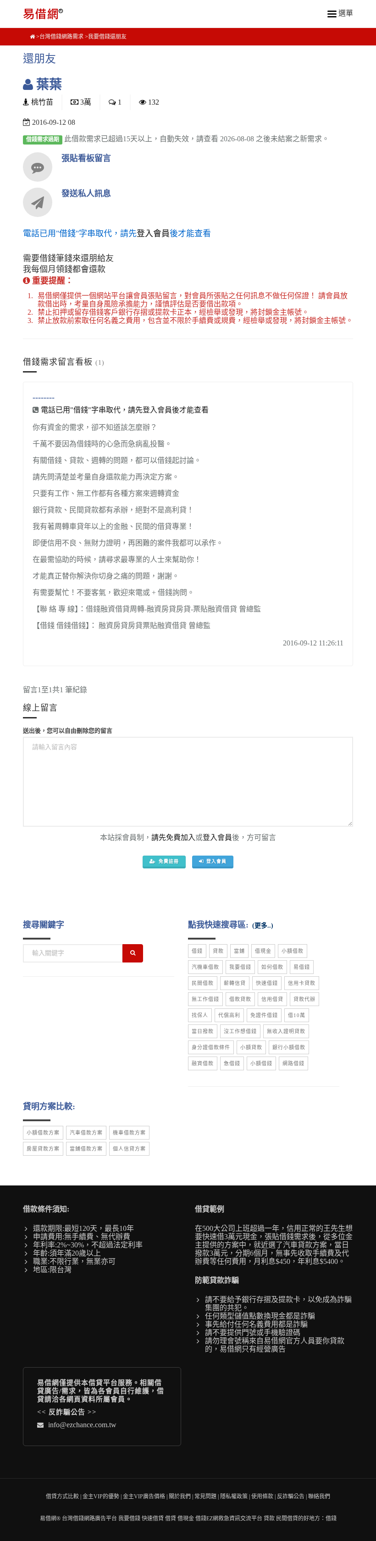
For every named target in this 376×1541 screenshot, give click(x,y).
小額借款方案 (43, 1132)
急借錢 (232, 1063)
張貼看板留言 (86, 158)
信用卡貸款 (301, 983)
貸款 (218, 951)
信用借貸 (272, 999)
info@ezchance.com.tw (82, 1425)
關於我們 (180, 1496)
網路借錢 (293, 1063)
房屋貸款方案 (43, 1149)
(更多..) (262, 925)
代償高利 (229, 1015)
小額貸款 (251, 1047)
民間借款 (203, 983)
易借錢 (301, 967)
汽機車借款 (205, 967)
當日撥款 (203, 1031)
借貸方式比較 (62, 1496)
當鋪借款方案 (86, 1149)
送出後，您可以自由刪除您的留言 (67, 730)
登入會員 (153, 233)
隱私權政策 (234, 1496)
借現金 (263, 951)
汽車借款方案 (86, 1132)
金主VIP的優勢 (101, 1496)
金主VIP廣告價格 (144, 1496)
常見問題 (205, 1496)
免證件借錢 (264, 1015)
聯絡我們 (319, 1496)
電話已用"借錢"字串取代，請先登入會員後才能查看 (125, 410)
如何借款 (272, 967)
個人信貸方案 (129, 1149)
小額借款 (293, 951)
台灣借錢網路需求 (61, 36)
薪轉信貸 (235, 983)
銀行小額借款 (288, 1047)
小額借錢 (261, 1063)
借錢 (197, 951)
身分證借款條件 (211, 1047)
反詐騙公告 (67, 1412)
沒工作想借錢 (240, 1031)
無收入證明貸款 (286, 1031)
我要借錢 (240, 967)
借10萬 (296, 1015)
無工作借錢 (205, 999)
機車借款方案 (129, 1132)
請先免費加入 (173, 837)
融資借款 (203, 1063)
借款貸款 (240, 999)
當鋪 (239, 951)
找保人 (200, 1015)
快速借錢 (267, 983)
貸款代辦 (304, 999)
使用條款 (262, 1496)
